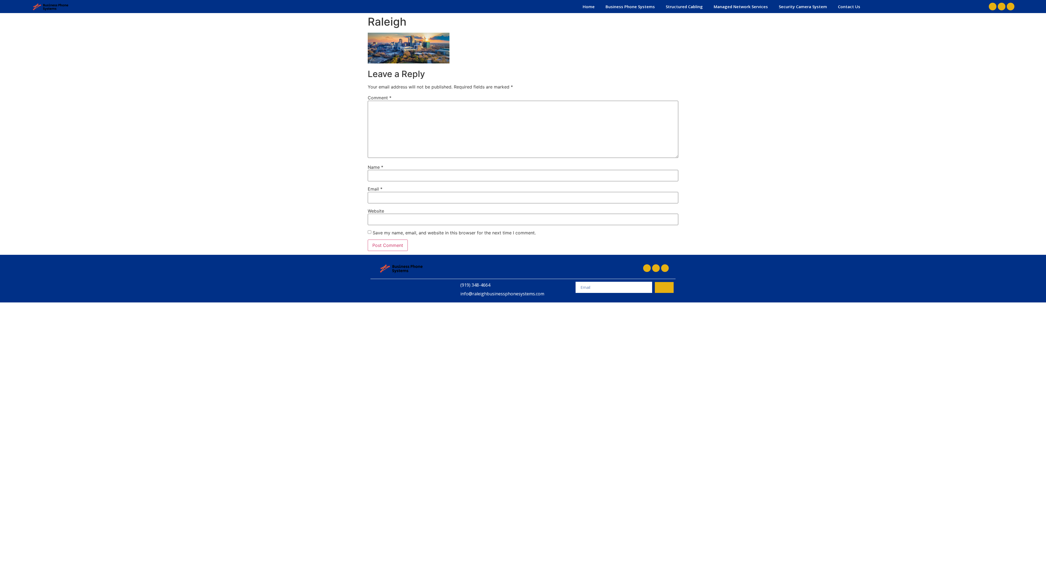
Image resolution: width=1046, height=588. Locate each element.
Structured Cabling (684, 6)
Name (375, 167)
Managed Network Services (741, 6)
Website (376, 211)
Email (375, 189)
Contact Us (849, 6)
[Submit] (664, 287)
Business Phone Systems (630, 6)
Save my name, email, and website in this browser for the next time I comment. (454, 233)
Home (589, 6)
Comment (379, 98)
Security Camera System (803, 6)
